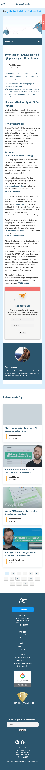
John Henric (22, 646)
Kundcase (22, 643)
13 (12, 584)
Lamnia (22, 649)
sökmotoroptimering (13, 191)
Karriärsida (22, 635)
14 (19, 584)
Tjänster (22, 654)
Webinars (22, 638)
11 (31, 579)
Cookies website (20, 761)
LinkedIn (17, 742)
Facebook (23, 742)
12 (38, 579)
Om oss (22, 631)
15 (26, 584)
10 (24, 579)
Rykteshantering (22, 666)
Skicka (22, 333)
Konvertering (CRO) (22, 657)
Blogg (5, 11)
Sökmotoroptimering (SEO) (22, 663)
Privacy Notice (32, 761)
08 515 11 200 (23, 283)
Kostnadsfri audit (22, 4)
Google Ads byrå (22, 660)
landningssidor (22, 204)
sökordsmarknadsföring (14, 186)
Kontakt (23, 609)
